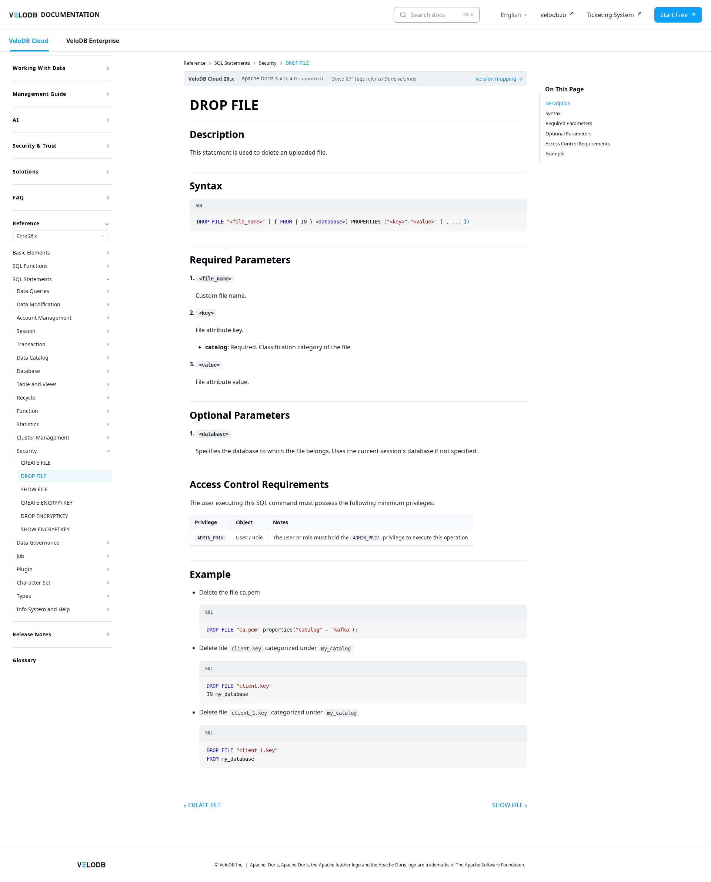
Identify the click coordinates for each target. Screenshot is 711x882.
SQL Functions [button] (30, 265)
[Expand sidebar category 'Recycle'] (108, 398)
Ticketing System (610, 15)
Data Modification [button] (38, 304)
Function (27, 410)
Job (20, 555)
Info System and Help (43, 609)
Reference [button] (26, 223)
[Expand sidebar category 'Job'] (108, 556)
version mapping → (499, 78)
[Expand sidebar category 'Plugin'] (108, 569)
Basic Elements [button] (31, 252)
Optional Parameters (568, 133)
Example (554, 153)
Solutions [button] (26, 171)
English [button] (511, 15)
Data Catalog (33, 357)
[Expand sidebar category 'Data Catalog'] (108, 358)
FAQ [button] (18, 197)
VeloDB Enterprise (92, 41)
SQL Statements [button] (32, 279)
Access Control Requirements (577, 143)
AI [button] (16, 119)
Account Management (44, 317)
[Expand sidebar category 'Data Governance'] (108, 543)
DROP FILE (33, 475)
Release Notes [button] (32, 634)
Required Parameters (568, 123)
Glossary (24, 660)
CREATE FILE (36, 462)
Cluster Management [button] (43, 437)
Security (27, 450)
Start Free (674, 15)
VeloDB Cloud (29, 41)
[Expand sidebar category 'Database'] (108, 371)
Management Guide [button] (39, 93)
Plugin (25, 569)
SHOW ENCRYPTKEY (45, 529)
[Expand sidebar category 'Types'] (108, 596)
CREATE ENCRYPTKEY (47, 502)
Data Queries (33, 290)
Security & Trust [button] (35, 145)
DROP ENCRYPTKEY (44, 515)
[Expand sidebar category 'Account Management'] (108, 318)
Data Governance (38, 542)
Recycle (26, 397)
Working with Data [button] (39, 67)
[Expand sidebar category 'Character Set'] (108, 583)
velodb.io (553, 15)
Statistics (28, 424)
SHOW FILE (34, 489)
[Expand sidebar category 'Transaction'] (108, 344)
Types (24, 595)
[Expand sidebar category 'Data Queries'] (108, 291)
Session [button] (26, 330)
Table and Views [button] (37, 384)
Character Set (33, 582)
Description (558, 103)
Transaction (31, 344)
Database (28, 370)
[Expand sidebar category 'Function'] (108, 411)
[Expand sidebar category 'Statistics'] (108, 424)
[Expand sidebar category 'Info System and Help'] (108, 609)
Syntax (553, 113)
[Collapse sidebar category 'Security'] (108, 451)
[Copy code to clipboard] (521, 218)
